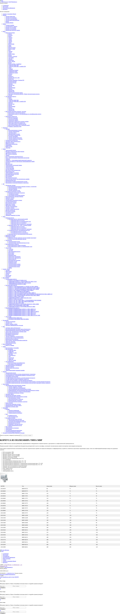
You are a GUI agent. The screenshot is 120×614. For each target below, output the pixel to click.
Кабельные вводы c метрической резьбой (18, 219)
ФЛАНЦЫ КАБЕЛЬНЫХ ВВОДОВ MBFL (18, 319)
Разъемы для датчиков (11, 27)
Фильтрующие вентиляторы (12, 367)
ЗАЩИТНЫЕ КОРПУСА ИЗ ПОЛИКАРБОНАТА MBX (21, 306)
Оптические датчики (10, 185)
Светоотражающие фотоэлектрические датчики (19, 389)
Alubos (10, 42)
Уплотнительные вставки (14, 264)
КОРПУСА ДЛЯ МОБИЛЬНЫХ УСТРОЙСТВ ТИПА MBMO (23, 286)
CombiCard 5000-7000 (13, 65)
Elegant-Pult (11, 60)
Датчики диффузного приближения (16, 387)
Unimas (10, 39)
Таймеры (8, 159)
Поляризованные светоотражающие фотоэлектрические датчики (23, 390)
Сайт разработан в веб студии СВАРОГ (9, 577)
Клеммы (8, 409)
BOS (9, 50)
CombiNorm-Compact (13, 70)
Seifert (4, 346)
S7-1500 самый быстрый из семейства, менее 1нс (17, 379)
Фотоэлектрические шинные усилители (17, 401)
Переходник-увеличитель (14, 256)
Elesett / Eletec (11, 54)
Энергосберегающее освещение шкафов (15, 370)
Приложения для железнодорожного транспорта (17, 182)
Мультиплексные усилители (15, 400)
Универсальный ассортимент (15, 412)
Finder (4, 149)
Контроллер (8, 275)
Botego (10, 36)
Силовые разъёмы (10, 25)
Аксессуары (8, 214)
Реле (7, 414)
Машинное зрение (10, 142)
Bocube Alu (11, 79)
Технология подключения (14, 411)
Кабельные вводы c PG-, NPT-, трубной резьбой (19, 225)
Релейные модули (12, 415)
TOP (9, 356)
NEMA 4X (10, 359)
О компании (6, 5)
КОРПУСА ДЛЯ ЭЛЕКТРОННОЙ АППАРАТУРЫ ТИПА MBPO (24, 295)
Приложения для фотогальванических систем (16, 181)
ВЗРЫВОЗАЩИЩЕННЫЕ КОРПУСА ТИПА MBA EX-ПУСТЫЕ (24, 315)
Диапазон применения (13, 410)
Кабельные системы (10, 236)
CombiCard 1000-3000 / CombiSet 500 (17, 66)
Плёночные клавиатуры (11, 116)
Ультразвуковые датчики (14, 134)
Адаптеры (10, 249)
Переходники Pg (12, 259)
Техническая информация (9, 8)
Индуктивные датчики (11, 202)
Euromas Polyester (12, 81)
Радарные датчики (10, 207)
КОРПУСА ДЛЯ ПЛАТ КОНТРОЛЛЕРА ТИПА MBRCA (22, 292)
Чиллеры (8, 369)
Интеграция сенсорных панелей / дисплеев (16, 111)
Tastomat (10, 51)
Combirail (10, 69)
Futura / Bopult (11, 61)
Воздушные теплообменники (15, 364)
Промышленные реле (11, 180)
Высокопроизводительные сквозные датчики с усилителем (22, 186)
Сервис (4, 559)
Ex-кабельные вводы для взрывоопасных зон (19, 230)
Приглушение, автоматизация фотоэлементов (16, 340)
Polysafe (10, 95)
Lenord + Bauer (6, 269)
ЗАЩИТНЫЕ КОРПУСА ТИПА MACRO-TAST (20, 297)
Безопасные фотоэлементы (12, 339)
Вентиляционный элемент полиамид (17, 245)
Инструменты (9, 426)
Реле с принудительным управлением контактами (17, 157)
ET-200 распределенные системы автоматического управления (20, 374)
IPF (3, 184)
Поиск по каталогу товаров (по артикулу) (10, 435)
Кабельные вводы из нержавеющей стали (21, 221)
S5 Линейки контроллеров (12, 376)
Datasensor (5, 127)
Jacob (4, 216)
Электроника (9, 429)
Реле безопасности (10, 335)
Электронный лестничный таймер (14, 165)
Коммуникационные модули (15, 425)
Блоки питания (9, 402)
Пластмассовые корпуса (11, 285)
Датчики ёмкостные (10, 16)
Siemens (4, 371)
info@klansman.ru (13, 1)
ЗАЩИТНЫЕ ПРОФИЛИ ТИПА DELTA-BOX (19, 282)
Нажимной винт (12, 255)
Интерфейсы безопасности (12, 334)
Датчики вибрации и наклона (15, 139)
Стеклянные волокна (13, 194)
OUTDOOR (11, 357)
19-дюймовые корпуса (11, 96)
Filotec (9, 45)
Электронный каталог (11, 150)
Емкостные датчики (10, 204)
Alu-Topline (11, 57)
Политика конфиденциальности (7, 574)
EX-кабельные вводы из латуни (18, 231)
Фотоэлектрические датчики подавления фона (19, 391)
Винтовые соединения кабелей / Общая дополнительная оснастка (24, 94)
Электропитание (9, 166)
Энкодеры (8, 147)
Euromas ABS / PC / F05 (13, 77)
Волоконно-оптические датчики (13, 191)
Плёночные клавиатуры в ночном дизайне (18, 121)
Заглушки (10, 250)
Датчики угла (9, 322)
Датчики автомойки (13, 136)
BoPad (9, 46)
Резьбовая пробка (12, 262)
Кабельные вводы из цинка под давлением (21, 224)
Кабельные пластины (11, 235)
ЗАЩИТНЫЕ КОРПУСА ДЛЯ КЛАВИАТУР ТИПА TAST (22, 281)
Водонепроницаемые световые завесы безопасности (18, 329)
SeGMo (7, 274)
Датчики (8, 129)
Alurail (9, 67)
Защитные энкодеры (10, 341)
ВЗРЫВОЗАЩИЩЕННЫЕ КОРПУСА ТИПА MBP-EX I (22, 310)
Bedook (4, 15)
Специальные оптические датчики (14, 200)
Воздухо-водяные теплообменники (16, 362)
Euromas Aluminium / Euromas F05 (16, 80)
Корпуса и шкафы (10, 345)
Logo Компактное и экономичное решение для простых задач (20, 375)
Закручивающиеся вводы (14, 251)
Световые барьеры (12, 189)
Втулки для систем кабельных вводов (17, 239)
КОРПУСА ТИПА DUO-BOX (15, 299)
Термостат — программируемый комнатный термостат (19, 160)
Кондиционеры (9, 349)
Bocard (10, 62)
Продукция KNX (10, 175)
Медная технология (13, 117)
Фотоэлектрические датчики (15, 130)
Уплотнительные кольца (14, 266)
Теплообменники (10, 361)
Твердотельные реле (13, 416)
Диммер (7, 155)
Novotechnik (5, 320)
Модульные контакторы (11, 177)
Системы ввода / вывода (11, 26)
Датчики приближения (13, 131)
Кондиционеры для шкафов (12, 347)
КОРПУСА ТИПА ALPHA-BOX (16, 296)
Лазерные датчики (10, 197)
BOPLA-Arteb (11, 49)
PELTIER (10, 354)
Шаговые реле (9, 164)
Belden (4, 24)
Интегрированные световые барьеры (14, 196)
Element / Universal (12, 56)
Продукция (5, 6)
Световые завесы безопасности (13, 141)
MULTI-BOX (6, 277)
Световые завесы (12, 132)
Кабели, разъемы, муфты (11, 324)
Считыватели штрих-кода (12, 140)
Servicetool (8, 276)
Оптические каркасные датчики (13, 404)
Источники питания (10, 211)
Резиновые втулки (12, 261)
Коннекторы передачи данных (13, 30)
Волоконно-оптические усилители (16, 192)
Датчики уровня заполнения (12, 209)
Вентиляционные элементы (12, 244)
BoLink (10, 34)
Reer (4, 326)
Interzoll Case (11, 85)
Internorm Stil (11, 91)
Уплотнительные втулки (14, 241)
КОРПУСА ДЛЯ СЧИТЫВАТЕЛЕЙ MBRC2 (19, 291)
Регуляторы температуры (14, 135)
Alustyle (10, 41)
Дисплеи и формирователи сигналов (14, 325)
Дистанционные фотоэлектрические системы (16, 396)
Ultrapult (10, 59)
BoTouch (10, 35)
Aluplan (10, 40)
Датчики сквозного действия (15, 386)
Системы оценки (10, 212)
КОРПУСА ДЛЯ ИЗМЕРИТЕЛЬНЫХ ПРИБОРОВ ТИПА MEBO (24, 287)
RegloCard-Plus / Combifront (14, 64)
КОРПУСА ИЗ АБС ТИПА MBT (16, 302)
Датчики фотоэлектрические (12, 20)
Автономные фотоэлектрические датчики (15, 385)
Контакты (5, 9)
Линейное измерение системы (13, 215)
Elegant (10, 55)
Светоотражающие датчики (14, 187)
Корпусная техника (10, 32)
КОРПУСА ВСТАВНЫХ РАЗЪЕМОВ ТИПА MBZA (21, 290)
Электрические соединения (12, 427)
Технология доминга (13, 120)
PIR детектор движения (11, 154)
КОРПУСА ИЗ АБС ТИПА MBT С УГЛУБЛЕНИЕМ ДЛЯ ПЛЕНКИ (24, 300)
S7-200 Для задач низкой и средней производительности (19, 380)
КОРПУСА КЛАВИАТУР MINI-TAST (17, 280)
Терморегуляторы (10, 366)
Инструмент (11, 252)
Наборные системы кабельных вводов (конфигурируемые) (22, 237)
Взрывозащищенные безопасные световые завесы (17, 330)
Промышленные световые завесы (13, 405)
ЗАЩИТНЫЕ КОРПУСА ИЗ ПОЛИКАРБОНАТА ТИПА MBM (23, 304)
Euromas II (10, 76)
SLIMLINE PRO (12, 350)
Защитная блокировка (11, 342)
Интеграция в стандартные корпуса (16, 112)
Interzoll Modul (11, 87)
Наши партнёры (6, 558)
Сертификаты (6, 556)
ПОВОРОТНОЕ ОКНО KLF (15, 317)
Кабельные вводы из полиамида (18, 222)
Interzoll (10, 86)
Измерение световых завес (12, 406)
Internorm (10, 84)
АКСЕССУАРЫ (12, 360)
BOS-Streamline (12, 47)
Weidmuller (5, 407)
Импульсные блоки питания (15, 419)
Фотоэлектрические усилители (15, 399)
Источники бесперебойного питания (17, 421)
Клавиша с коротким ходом (14, 126)
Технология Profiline (13, 119)
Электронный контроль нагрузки (16, 420)
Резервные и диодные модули (15, 424)
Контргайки (11, 254)
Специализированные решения (13, 431)
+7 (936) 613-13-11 (4, 1)
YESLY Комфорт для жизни (12, 172)
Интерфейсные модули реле (12, 174)
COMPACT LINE (12, 352)
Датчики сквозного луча (14, 190)
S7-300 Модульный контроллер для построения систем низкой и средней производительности (28, 381)
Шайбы (10, 267)
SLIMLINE (11, 351)
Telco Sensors (6, 384)
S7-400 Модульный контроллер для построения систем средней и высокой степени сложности (28, 382)
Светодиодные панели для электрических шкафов (17, 179)
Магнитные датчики (10, 205)
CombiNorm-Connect (13, 72)
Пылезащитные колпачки (14, 260)
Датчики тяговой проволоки (15, 137)
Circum (10, 52)
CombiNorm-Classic (12, 71)
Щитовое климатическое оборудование (15, 151)
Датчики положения (10, 321)
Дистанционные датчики (14, 397)
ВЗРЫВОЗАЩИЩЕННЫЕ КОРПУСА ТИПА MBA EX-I (22, 314)
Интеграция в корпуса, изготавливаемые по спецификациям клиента (24, 114)
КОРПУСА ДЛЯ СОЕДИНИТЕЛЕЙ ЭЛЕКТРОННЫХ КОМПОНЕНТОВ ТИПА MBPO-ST (30, 294)
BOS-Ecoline (11, 44)
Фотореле (8, 162)
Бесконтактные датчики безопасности (15, 337)
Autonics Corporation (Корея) (9, 14)
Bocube (10, 75)
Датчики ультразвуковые (11, 19)
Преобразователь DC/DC (14, 422)
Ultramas (10, 37)
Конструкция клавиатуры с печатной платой (19, 125)
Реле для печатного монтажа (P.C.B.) (14, 156)
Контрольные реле (10, 171)
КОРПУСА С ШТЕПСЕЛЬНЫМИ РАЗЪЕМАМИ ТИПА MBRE (23, 289)
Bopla (4, 31)
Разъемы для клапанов (11, 29)
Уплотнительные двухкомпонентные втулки (18, 242)
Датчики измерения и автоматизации (14, 336)
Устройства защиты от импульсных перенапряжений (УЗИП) (20, 161)
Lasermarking (9, 145)
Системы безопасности (11, 201)
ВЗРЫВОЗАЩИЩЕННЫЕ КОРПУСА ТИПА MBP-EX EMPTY (23, 311)
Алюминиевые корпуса (11, 279)
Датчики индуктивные (11, 17)
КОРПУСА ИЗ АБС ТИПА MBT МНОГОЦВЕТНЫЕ (21, 301)
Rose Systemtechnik (7, 344)
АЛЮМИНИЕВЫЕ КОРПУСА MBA (17, 284)
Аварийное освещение (11, 152)
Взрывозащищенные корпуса (12, 307)
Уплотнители (9, 240)
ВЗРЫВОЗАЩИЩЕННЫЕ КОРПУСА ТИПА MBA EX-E (22, 312)
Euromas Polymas (12, 82)
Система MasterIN (10, 169)
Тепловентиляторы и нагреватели (14, 365)
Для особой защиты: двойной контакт (17, 124)
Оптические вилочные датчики (13, 395)
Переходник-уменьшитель (14, 257)
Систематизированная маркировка (14, 430)
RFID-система (9, 146)
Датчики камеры (9, 199)
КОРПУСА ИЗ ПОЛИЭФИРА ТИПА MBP (18, 305)
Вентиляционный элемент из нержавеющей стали (20, 246)
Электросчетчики (10, 167)
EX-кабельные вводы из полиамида (19, 232)
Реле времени (9, 176)
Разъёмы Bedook (9, 22)
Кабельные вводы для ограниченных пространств (20, 234)
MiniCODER (9, 271)
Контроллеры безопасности (12, 332)
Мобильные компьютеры (11, 144)
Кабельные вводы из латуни (18, 220)
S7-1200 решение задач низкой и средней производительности (20, 377)
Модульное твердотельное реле (13, 170)
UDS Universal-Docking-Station (15, 92)
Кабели (7, 21)
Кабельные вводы (10, 217)
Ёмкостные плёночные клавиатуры (16, 122)
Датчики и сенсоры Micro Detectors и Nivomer (13, 432)
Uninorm (10, 74)
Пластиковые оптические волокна (16, 195)
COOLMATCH (11, 355)
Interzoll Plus (11, 90)
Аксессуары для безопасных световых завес (16, 331)
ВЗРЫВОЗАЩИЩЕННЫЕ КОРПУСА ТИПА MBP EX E (22, 309)
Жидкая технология (10, 210)
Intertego (10, 89)
